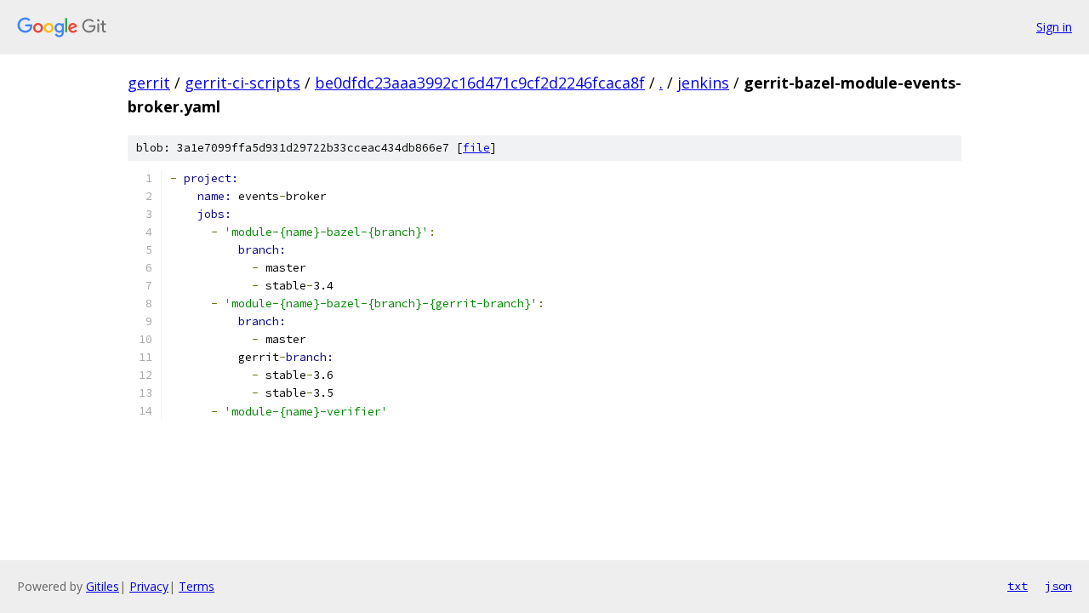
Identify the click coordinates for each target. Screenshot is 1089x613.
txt (1017, 585)
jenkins (703, 82)
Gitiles (102, 586)
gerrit (149, 82)
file (476, 147)
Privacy (148, 586)
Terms (196, 586)
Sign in (1054, 27)
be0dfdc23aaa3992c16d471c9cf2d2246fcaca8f (480, 82)
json (1058, 585)
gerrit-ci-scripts (242, 82)
